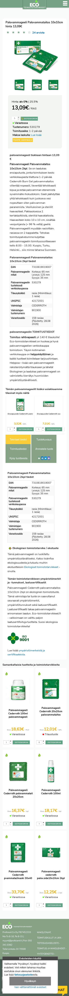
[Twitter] (45, 458)
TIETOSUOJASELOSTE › (48, 943)
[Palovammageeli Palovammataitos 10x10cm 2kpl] (53, 85)
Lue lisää (36, 135)
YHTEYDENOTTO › (46, 953)
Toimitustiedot (18, 449)
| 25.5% (28, 102)
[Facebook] (49, 458)
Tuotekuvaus (44, 439)
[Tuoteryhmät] (4, 5)
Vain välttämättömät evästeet (30, 987)
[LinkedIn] (42, 458)
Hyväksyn (30, 981)
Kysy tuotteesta (18, 458)
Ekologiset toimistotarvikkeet (41, 567)
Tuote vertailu (22, 140)
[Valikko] (65, 5)
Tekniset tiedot (18, 439)
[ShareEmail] (39, 458)
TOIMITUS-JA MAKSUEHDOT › (51, 948)
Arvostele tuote (44, 449)
